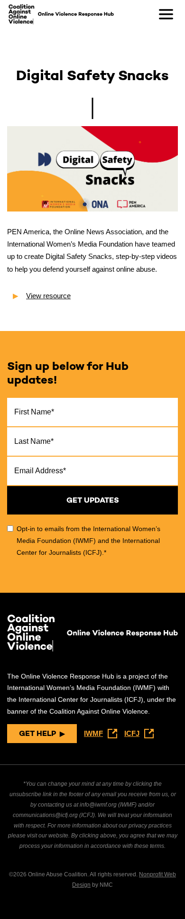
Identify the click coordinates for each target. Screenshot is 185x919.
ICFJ (131, 733)
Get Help (37, 733)
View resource (48, 296)
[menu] (166, 14)
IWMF (93, 733)
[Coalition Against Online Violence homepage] (21, 14)
